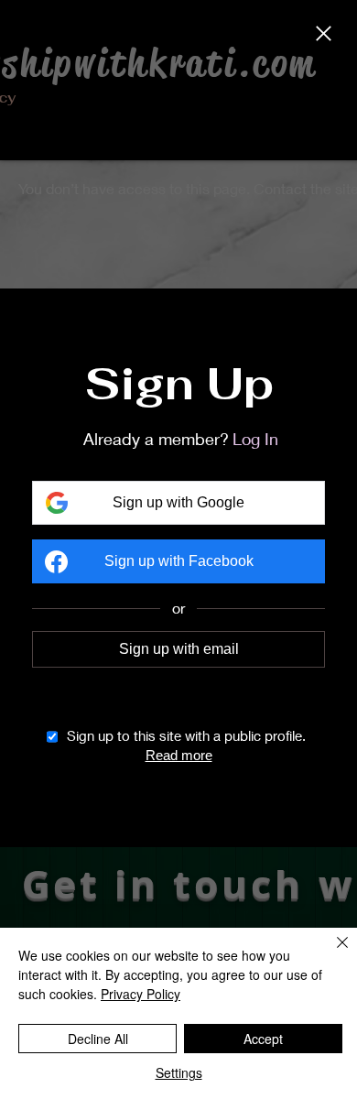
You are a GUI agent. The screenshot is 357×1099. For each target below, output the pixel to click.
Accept (263, 1038)
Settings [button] (179, 1072)
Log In (255, 439)
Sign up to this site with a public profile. (186, 735)
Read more (179, 755)
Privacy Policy (140, 994)
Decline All (98, 1038)
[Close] (323, 35)
